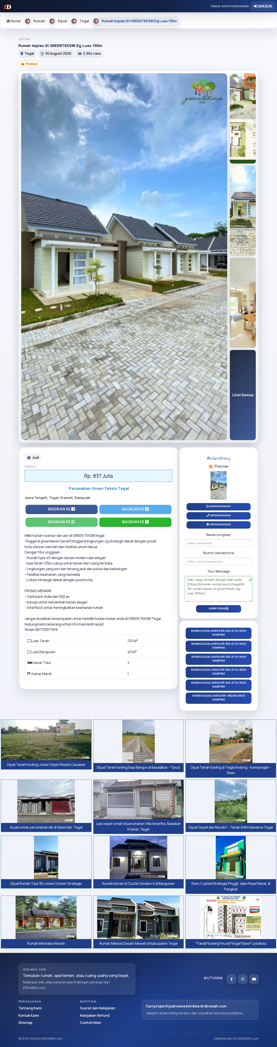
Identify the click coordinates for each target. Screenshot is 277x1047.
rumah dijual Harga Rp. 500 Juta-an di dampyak (218, 658)
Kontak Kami (28, 1015)
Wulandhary (218, 458)
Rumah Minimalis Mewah (46, 943)
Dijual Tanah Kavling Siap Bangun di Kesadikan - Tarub (138, 767)
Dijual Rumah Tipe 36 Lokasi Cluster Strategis (46, 883)
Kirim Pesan (217, 608)
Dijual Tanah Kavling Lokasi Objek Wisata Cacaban (46, 764)
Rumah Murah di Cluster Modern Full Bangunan (138, 883)
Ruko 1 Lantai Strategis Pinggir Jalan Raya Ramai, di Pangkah (231, 886)
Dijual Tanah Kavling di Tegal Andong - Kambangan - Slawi (231, 770)
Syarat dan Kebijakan (97, 1008)
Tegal (53, 497)
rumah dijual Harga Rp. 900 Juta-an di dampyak (218, 684)
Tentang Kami (30, 1008)
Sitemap (25, 1022)
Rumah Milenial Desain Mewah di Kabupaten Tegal (138, 943)
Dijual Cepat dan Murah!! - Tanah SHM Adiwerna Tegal (231, 827)
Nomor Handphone (218, 553)
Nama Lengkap (218, 534)
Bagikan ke (59, 508)
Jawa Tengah (36, 497)
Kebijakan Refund (95, 1015)
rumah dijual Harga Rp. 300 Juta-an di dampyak (218, 645)
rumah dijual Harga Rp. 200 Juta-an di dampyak (218, 633)
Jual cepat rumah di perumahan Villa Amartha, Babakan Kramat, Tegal (138, 826)
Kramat (66, 497)
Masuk (265, 6)
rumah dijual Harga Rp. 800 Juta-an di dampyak (218, 671)
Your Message (219, 571)
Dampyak (82, 497)
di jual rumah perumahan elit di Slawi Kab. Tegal (46, 827)
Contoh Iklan (90, 1022)
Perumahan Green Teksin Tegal (99, 488)
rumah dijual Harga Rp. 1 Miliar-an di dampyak (218, 697)
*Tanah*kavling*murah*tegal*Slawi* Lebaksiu (230, 943)
